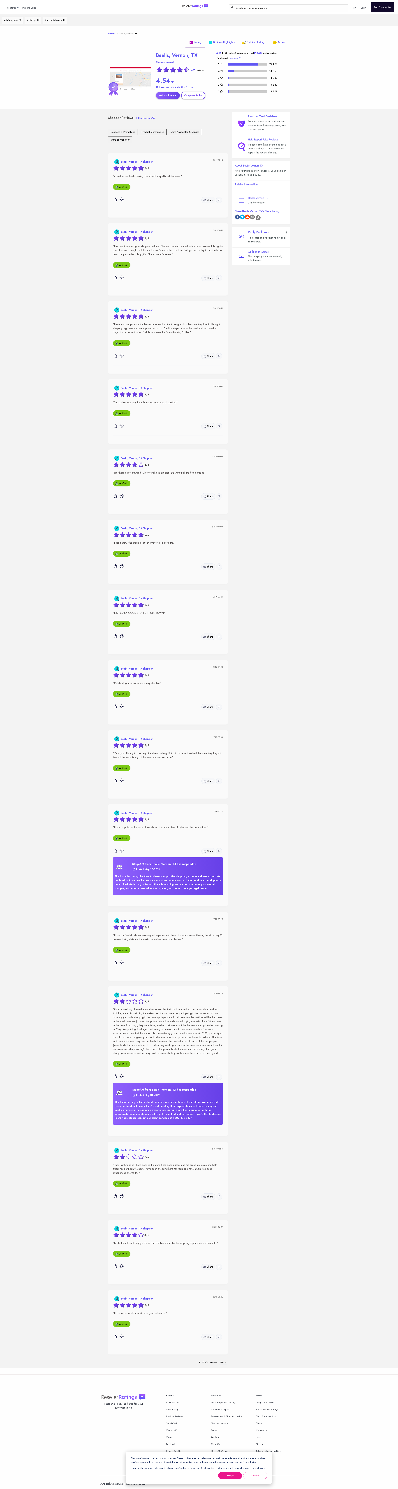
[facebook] (237, 217)
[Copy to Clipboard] (258, 217)
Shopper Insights (219, 1423)
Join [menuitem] (354, 7)
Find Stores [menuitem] (11, 7)
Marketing (216, 1444)
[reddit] (247, 217)
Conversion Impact (220, 1409)
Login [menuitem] (363, 7)
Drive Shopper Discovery (223, 1402)
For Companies (382, 7)
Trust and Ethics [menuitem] (29, 7)
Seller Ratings (173, 1409)
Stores (111, 33)
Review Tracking (174, 1451)
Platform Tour (173, 1402)
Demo (214, 1430)
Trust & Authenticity (266, 1416)
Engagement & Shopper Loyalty (226, 1416)
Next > (223, 1362)
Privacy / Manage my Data (268, 1451)
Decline (255, 1475)
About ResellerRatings (267, 1409)
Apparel (170, 62)
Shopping (160, 62)
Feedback (171, 1444)
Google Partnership (265, 1402)
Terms (259, 1423)
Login (258, 1437)
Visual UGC (171, 1430)
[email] (252, 217)
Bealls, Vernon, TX (177, 55)
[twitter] (242, 217)
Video (169, 1437)
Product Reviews (174, 1416)
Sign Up (260, 1444)
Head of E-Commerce (221, 1451)
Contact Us (261, 1430)
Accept (230, 1475)
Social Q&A (171, 1423)
